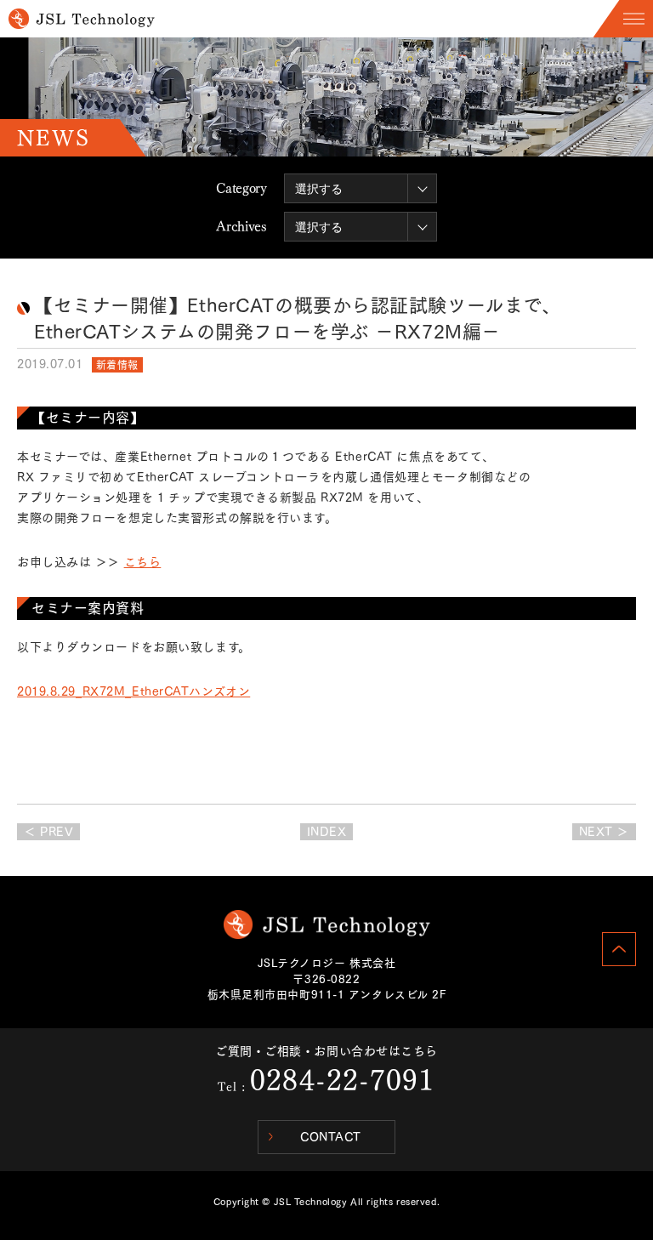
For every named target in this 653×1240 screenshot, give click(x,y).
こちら (143, 562)
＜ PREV (48, 832)
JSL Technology (327, 924)
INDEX (327, 832)
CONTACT (330, 1137)
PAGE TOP (619, 949)
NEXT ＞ (604, 832)
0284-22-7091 (342, 1080)
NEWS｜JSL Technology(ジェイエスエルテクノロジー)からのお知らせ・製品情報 (82, 19)
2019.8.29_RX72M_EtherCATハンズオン (133, 691)
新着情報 (117, 365)
